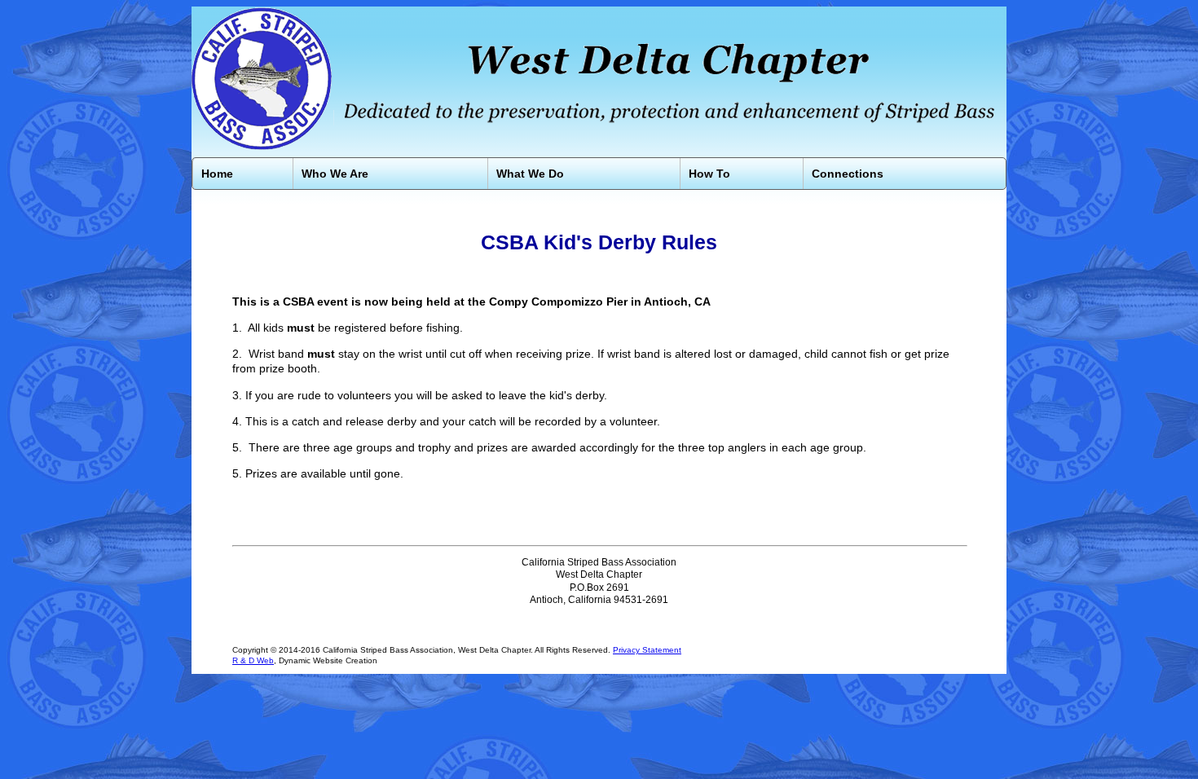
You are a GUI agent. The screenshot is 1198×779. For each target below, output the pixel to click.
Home (217, 173)
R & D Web (253, 660)
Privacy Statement (647, 649)
